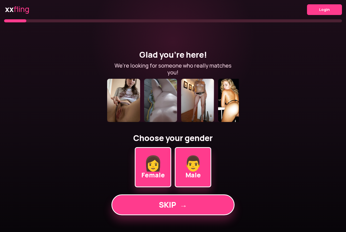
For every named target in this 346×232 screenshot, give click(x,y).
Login (324, 9)
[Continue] (173, 100)
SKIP (173, 204)
